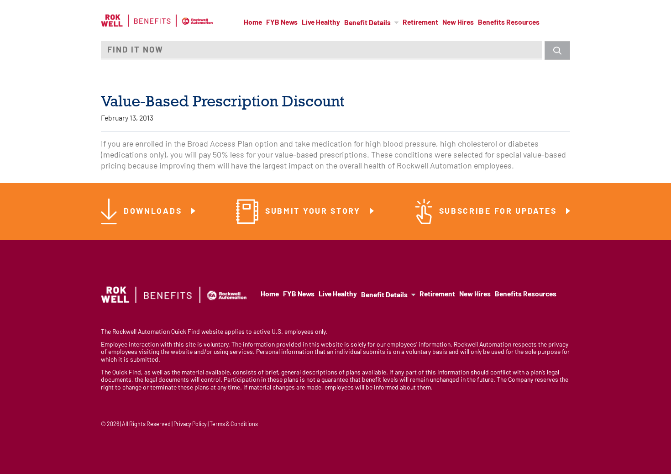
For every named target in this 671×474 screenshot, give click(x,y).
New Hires (458, 22)
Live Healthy (321, 22)
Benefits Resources (509, 22)
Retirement (420, 22)
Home (253, 22)
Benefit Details (367, 23)
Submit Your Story (314, 212)
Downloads (154, 212)
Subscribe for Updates (499, 212)
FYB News (282, 22)
